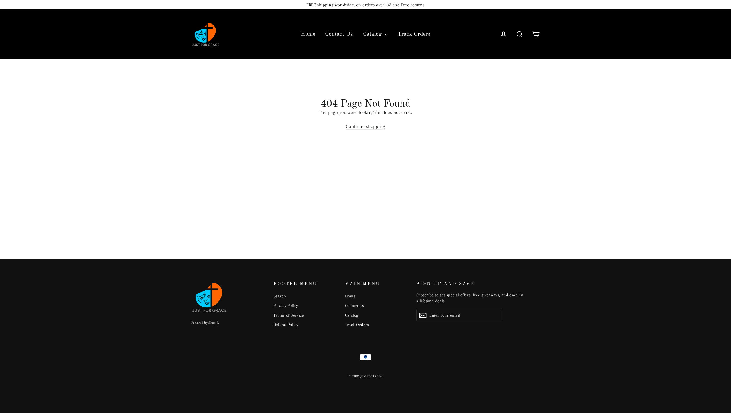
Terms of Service (289, 315)
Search (280, 296)
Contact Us (339, 34)
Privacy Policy (286, 305)
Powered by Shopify (205, 323)
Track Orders (413, 34)
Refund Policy (286, 324)
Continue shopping (365, 126)
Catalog (373, 34)
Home (308, 34)
